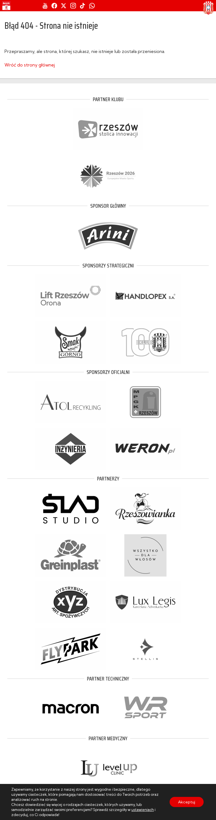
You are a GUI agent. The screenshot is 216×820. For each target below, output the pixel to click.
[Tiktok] (82, 5)
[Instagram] (73, 5)
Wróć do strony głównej (29, 65)
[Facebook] (54, 5)
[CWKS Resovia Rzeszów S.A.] (208, 8)
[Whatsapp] (92, 5)
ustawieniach (142, 809)
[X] (63, 5)
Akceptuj (186, 802)
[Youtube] (45, 5)
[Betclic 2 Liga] (6, 5)
